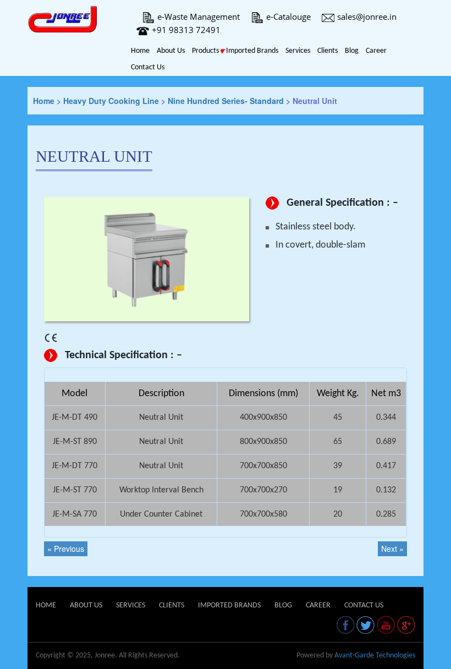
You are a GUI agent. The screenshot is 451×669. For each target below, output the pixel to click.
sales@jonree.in (367, 16)
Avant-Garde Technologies (374, 655)
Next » (392, 548)
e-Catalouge (288, 16)
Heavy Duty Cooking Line (111, 100)
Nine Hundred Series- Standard (226, 100)
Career (376, 51)
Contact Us (147, 67)
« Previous (65, 548)
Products (205, 51)
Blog (352, 51)
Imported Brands (252, 51)
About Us (171, 51)
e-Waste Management (198, 16)
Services (297, 51)
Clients (327, 51)
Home (140, 51)
